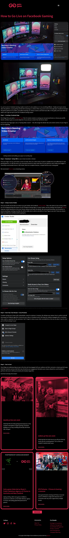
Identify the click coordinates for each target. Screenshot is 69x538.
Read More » (6, 433)
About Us (36, 523)
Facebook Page (19, 118)
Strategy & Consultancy (56, 523)
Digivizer (48, 535)
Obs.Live (11, 169)
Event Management (55, 530)
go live (64, 207)
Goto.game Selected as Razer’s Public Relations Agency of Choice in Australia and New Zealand (16, 491)
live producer (5, 308)
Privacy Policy (37, 525)
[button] (58, 5)
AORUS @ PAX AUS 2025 (46, 436)
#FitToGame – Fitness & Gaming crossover (50, 490)
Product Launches (54, 528)
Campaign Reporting (55, 532)
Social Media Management (56, 527)
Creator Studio (42, 205)
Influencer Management (56, 525)
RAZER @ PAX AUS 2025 (11, 420)
